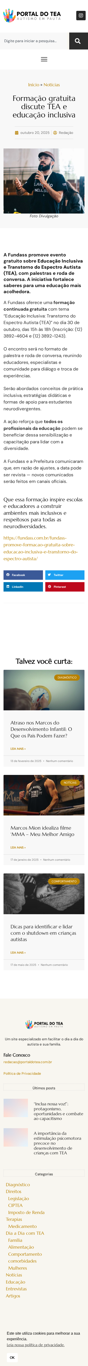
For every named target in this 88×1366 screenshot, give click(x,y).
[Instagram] (81, 15)
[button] (44, 59)
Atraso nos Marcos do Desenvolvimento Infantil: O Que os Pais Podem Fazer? (41, 729)
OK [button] (12, 1357)
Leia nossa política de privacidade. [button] (36, 1344)
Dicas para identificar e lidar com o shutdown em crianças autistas (43, 933)
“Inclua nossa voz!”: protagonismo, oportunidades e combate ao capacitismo (58, 1111)
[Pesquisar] (78, 41)
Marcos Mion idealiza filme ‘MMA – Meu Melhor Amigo (42, 831)
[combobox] (33, 41)
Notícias (52, 84)
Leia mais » (18, 748)
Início (33, 84)
